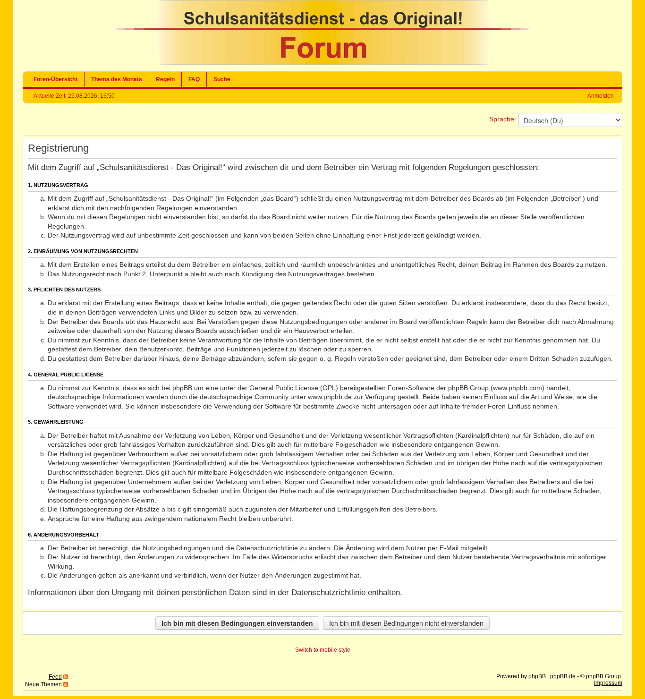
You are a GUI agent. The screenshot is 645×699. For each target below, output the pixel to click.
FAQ (194, 79)
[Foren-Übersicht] (322, 63)
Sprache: (502, 119)
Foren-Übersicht (55, 79)
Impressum (608, 683)
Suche (221, 79)
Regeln (165, 79)
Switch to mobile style (322, 650)
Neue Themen (43, 684)
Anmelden (600, 96)
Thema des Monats (116, 79)
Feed (55, 676)
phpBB (537, 676)
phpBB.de (563, 676)
